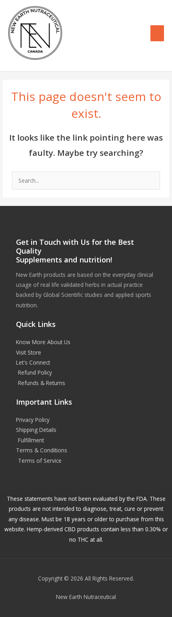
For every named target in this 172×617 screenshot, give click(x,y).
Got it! (131, 15)
